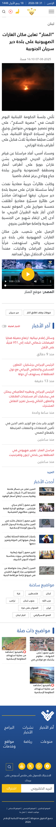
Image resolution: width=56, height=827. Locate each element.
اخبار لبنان (21, 615)
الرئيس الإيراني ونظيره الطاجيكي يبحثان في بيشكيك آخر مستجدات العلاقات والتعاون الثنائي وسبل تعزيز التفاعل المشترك (29, 399)
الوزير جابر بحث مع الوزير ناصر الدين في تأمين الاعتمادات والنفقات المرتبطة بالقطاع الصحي (30, 428)
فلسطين (33, 593)
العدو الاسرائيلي (42, 615)
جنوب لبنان (28, 600)
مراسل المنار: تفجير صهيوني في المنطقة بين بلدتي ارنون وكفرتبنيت (31, 452)
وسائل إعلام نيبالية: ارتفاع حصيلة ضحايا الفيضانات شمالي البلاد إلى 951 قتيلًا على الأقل (30, 342)
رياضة (28, 741)
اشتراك (11, 788)
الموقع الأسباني (14, 808)
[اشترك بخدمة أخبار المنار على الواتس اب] (38, 767)
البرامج (9, 727)
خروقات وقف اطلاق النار (39, 312)
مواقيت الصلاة (33, 812)
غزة (18, 593)
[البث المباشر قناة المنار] (21, 767)
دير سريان (14, 312)
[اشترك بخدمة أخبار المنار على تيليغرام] (47, 767)
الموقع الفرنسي (29, 808)
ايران (48, 608)
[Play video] (28, 274)
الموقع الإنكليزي (44, 808)
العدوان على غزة (29, 608)
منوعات (47, 741)
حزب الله (46, 600)
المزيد (50, 472)
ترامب (12, 600)
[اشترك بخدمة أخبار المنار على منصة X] (30, 767)
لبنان (51, 23)
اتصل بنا (22, 812)
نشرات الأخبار (28, 730)
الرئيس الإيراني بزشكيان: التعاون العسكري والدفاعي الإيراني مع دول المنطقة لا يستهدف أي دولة (31, 369)
